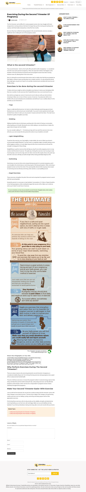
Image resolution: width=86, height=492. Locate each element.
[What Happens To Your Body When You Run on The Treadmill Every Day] (59, 49)
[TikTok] (62, 2)
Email (8, 444)
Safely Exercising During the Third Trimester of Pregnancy (23, 413)
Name (8, 440)
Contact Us (72, 2)
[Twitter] (57, 2)
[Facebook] (52, 2)
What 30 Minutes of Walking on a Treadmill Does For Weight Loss (71, 34)
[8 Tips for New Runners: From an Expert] (59, 26)
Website (9, 448)
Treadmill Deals (55, 482)
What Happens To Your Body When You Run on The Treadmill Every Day (71, 49)
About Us (66, 2)
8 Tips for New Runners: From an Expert (71, 25)
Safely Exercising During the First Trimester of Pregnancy (22, 411)
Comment (9, 427)
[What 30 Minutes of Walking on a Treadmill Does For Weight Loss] (59, 34)
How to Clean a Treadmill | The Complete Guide (70, 18)
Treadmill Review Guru (13, 3)
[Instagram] (55, 2)
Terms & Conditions (39, 482)
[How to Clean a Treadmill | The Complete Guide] (59, 19)
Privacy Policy (48, 482)
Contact (32, 482)
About (29, 482)
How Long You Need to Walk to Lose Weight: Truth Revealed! (71, 41)
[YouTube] (60, 2)
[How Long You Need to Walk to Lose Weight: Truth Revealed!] (59, 42)
